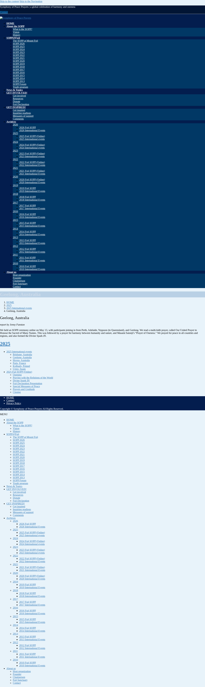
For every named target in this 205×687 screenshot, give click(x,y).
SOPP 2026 (19, 43)
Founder (17, 278)
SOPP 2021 (19, 58)
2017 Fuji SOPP (27, 205)
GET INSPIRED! (15, 503)
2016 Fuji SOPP (27, 214)
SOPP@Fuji (12, 434)
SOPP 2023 (19, 52)
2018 (15, 194)
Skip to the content (9, 1)
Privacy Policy (13, 403)
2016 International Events (32, 217)
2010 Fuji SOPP (27, 266)
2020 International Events (32, 182)
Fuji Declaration (21, 104)
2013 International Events (32, 243)
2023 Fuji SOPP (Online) (32, 153)
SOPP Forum (19, 84)
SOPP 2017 (19, 69)
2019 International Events (32, 191)
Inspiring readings (22, 113)
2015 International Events (32, 225)
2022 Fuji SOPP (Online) (32, 162)
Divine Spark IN (21, 380)
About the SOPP (14, 422)
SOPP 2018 (19, 66)
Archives (11, 518)
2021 (15, 168)
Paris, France (19, 363)
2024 (15, 142)
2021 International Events (32, 173)
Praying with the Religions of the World (33, 377)
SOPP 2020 (19, 61)
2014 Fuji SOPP (27, 231)
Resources (18, 98)
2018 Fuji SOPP (27, 197)
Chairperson (19, 280)
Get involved (19, 95)
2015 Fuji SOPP (27, 223)
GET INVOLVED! (16, 489)
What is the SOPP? (22, 29)
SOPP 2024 (19, 49)
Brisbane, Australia (22, 354)
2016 (15, 211)
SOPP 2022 (19, 55)
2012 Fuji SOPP (27, 249)
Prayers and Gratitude (24, 389)
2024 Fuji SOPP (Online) (32, 144)
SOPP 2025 (19, 46)
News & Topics (14, 486)
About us (11, 668)
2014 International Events (32, 234)
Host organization (22, 275)
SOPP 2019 (19, 63)
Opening (17, 374)
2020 (15, 176)
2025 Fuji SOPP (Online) (32, 136)
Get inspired (19, 110)
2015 (15, 220)
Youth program (20, 87)
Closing (17, 392)
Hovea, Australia (21, 360)
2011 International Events (32, 260)
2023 (15, 150)
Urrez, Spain (19, 369)
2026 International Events (32, 130)
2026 (15, 124)
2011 (15, 254)
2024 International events (32, 147)
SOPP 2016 (19, 72)
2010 (15, 263)
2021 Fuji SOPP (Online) (32, 171)
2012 (15, 246)
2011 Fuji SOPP (27, 257)
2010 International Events (32, 269)
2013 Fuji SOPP (27, 240)
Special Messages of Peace (26, 386)
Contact (4, 12)
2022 (15, 159)
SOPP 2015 (19, 75)
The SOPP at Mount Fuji (25, 40)
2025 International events (32, 139)
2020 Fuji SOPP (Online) (32, 179)
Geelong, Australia (22, 357)
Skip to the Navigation (31, 1)
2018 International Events (32, 199)
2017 (15, 202)
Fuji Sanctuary (20, 283)
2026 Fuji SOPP (27, 127)
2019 (15, 185)
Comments (18, 118)
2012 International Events (32, 251)
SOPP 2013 (19, 81)
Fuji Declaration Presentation (27, 383)
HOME (10, 397)
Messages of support (23, 116)
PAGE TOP (197, 663)
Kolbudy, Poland (21, 366)
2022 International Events (32, 165)
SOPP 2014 (19, 78)
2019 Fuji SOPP (27, 188)
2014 (15, 228)
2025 (15, 133)
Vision (16, 32)
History (16, 35)
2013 (15, 237)
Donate (16, 101)
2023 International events (32, 156)
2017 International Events (32, 208)
